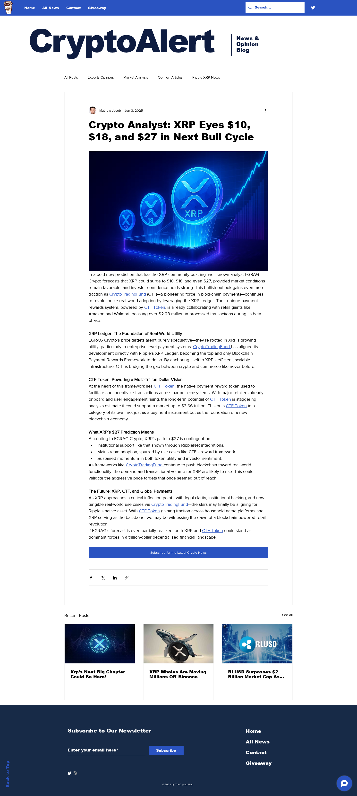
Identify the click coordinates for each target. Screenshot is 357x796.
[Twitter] (313, 7)
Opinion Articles (170, 77)
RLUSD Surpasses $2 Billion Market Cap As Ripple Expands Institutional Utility (254, 674)
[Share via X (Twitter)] (103, 577)
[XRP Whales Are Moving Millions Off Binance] (179, 643)
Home (253, 731)
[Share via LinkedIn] (114, 577)
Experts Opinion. (101, 77)
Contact (256, 752)
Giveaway (259, 763)
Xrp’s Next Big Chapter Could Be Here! (97, 674)
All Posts (71, 77)
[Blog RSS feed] (75, 773)
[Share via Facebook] (91, 577)
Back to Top (7, 774)
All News (258, 741)
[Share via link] (126, 577)
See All (287, 615)
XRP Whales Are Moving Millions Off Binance (177, 674)
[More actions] (265, 110)
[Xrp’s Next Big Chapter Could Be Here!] (100, 643)
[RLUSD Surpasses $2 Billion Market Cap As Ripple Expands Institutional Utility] (257, 643)
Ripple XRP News (206, 77)
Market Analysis (135, 77)
